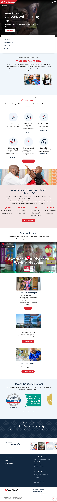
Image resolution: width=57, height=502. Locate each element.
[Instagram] (38, 482)
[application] (28, 257)
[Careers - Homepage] (9, 2)
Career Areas (7, 51)
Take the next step (9, 457)
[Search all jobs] (54, 498)
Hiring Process (7, 45)
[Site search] (52, 2)
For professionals (9, 463)
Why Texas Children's (8, 39)
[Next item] (42, 87)
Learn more (8, 460)
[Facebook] (35, 482)
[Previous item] (15, 87)
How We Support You (8, 42)
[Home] (2, 5)
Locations (6, 48)
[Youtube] (43, 482)
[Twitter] (40, 482)
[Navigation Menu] (55, 2)
